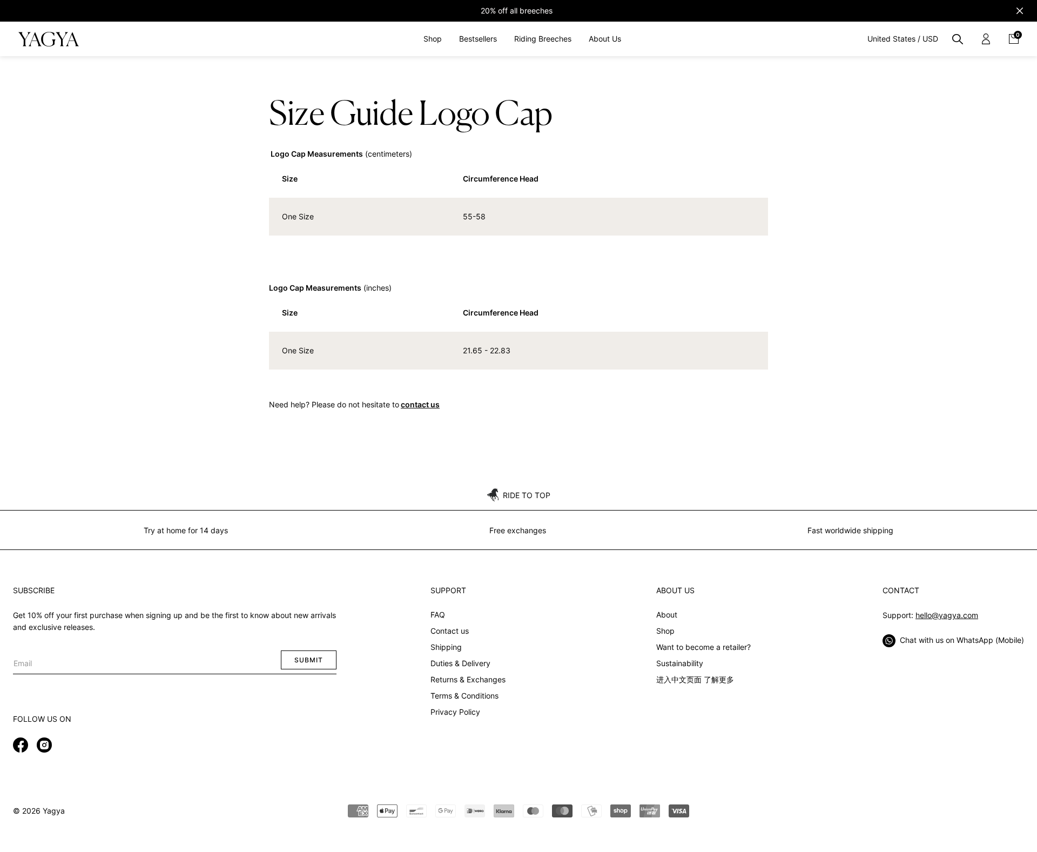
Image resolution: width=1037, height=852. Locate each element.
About (666, 614)
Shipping (446, 647)
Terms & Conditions (464, 695)
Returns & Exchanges (468, 679)
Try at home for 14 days (186, 530)
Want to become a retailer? (703, 647)
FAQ (437, 614)
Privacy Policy (455, 711)
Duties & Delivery (460, 663)
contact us (420, 404)
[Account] (985, 38)
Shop (665, 630)
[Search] (957, 38)
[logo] (48, 39)
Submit (308, 660)
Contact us (449, 630)
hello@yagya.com (946, 615)
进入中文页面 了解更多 (695, 679)
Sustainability (679, 663)
